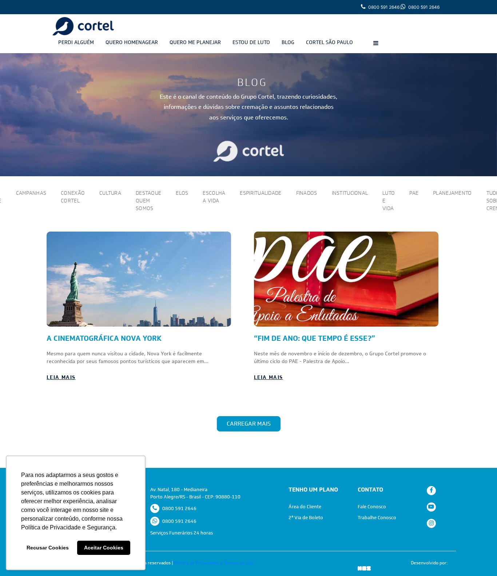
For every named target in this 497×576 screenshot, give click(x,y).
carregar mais (249, 423)
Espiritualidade (260, 193)
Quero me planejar (195, 42)
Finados (306, 193)
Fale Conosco (372, 507)
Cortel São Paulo (329, 42)
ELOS (182, 193)
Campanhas (31, 193)
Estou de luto (251, 42)
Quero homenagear (132, 42)
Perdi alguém (76, 42)
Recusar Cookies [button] (48, 548)
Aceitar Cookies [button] (103, 548)
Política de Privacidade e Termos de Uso (214, 563)
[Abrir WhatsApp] (479, 558)
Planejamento (452, 193)
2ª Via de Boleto (306, 517)
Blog (288, 42)
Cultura (110, 193)
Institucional (350, 193)
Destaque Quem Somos (148, 201)
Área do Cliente (305, 507)
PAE (413, 193)
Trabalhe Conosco (377, 517)
